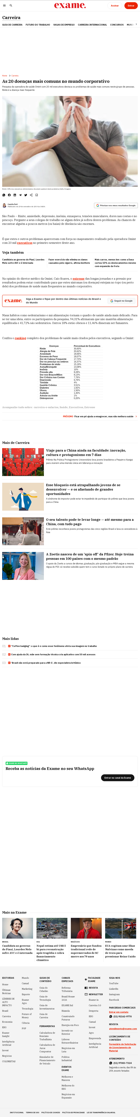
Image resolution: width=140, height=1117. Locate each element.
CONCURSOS (117, 24)
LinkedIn (113, 988)
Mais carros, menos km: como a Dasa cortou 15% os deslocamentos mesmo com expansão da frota (115, 263)
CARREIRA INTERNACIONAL (92, 24)
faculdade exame (94, 979)
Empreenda (95, 1038)
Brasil (5, 1010)
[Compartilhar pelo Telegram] (20, 195)
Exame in (94, 999)
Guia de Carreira (12, 24)
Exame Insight (5, 1034)
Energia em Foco (70, 1025)
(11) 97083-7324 (122, 1063)
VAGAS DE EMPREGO (64, 24)
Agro (91, 1032)
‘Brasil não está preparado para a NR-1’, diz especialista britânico (46, 662)
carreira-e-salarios (46, 407)
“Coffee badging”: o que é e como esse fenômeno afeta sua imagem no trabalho (54, 646)
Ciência (26, 1023)
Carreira (11, 17)
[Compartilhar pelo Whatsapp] (3, 195)
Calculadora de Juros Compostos (47, 1048)
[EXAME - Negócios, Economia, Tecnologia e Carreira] (70, 5)
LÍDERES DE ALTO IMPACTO (8, 1002)
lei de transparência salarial (101, 1113)
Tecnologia (27, 1008)
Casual (25, 983)
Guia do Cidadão (44, 989)
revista (93, 987)
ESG (4, 1027)
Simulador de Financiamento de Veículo (47, 1060)
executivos (24, 243)
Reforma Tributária (67, 989)
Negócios (7, 1056)
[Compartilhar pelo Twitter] (25, 195)
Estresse (89, 407)
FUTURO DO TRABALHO (38, 24)
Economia (7, 1021)
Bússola (66, 1010)
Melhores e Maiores (67, 1078)
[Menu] (4, 5)
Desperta (93, 1010)
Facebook (114, 999)
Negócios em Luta (68, 1050)
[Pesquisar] (11, 5)
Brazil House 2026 (68, 998)
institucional (17, 1113)
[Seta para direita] (133, 24)
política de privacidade (73, 1113)
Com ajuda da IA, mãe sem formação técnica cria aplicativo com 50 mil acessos (53, 654)
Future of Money (26, 1016)
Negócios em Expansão (68, 1096)
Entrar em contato (118, 1012)
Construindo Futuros (68, 1018)
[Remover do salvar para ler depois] (36, 195)
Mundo (25, 977)
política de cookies (50, 1113)
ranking (20, 338)
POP (24, 1028)
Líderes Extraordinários (70, 1041)
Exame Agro (25, 1001)
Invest (5, 1050)
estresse (78, 278)
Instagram (114, 994)
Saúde (64, 407)
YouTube (113, 983)
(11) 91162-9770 (122, 1016)
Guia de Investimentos (47, 1007)
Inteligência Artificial (8, 1043)
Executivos (76, 407)
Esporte (26, 994)
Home (4, 75)
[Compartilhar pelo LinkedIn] (14, 195)
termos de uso (32, 1113)
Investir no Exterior (67, 1032)
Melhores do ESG (68, 1087)
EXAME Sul (67, 1005)
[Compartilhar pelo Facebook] (9, 195)
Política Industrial (67, 1059)
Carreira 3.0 (95, 1005)
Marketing (27, 988)
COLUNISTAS (8, 1061)
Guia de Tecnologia (45, 998)
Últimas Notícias (6, 992)
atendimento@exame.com (123, 1028)
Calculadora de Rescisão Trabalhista (47, 1036)
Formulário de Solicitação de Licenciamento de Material (122, 1047)
